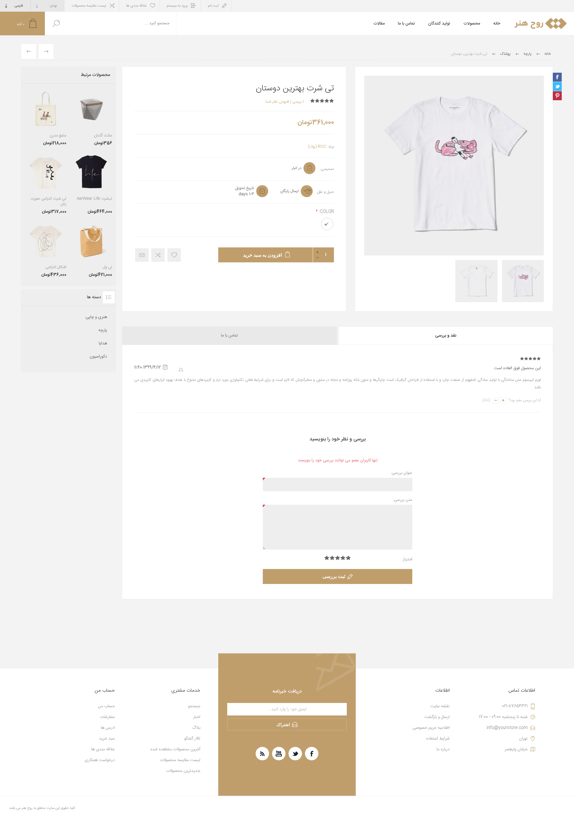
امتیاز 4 (332, 558)
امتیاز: (407, 559)
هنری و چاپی (96, 317)
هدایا (103, 343)
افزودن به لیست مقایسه (158, 255)
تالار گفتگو (192, 738)
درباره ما (443, 749)
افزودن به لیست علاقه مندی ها (174, 255)
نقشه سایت (440, 706)
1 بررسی (298, 101)
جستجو (56, 23)
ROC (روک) (317, 146)
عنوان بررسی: (401, 473)
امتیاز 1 (348, 558)
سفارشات (107, 717)
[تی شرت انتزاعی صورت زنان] (45, 183)
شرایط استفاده (438, 738)
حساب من (106, 706)
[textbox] (121, 23)
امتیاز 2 (343, 558)
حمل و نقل (325, 192)
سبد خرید (107, 738)
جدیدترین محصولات (183, 771)
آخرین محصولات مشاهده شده (175, 749)
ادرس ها (108, 727)
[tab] (445, 335)
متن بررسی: (402, 500)
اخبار (196, 717)
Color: (326, 211)
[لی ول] (91, 249)
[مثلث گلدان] (91, 117)
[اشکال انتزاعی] (45, 249)
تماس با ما (229, 335)
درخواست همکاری (100, 760)
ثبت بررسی (334, 576)
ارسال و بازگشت (437, 717)
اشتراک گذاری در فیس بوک (557, 77)
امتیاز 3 (337, 558)
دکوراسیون (98, 356)
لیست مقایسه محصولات (88, 6)
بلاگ (196, 727)
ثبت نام (213, 6)
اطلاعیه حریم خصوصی (431, 727)
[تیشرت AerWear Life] (91, 183)
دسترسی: (327, 169)
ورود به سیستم (177, 6)
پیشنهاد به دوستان (142, 255)
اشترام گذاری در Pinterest (557, 95)
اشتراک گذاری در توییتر (557, 86)
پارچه (102, 330)
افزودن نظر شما (277, 101)
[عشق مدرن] (45, 117)
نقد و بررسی (445, 335)
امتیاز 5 (326, 558)
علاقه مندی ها (103, 749)
